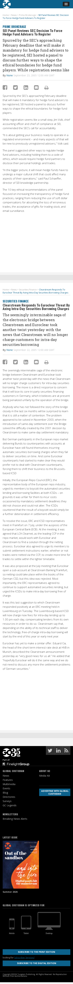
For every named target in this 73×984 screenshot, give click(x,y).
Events (6, 788)
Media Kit (44, 775)
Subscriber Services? (24, 957)
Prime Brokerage (14, 26)
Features (8, 780)
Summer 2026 (10, 891)
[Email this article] (36, 87)
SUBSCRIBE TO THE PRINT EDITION (36, 951)
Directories (9, 797)
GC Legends (9, 805)
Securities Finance (16, 301)
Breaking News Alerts (15, 818)
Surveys (7, 801)
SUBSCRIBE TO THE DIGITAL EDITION (36, 963)
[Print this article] (46, 88)
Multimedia (9, 784)
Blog (5, 792)
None (9, 75)
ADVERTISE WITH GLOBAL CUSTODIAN (55, 792)
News (6, 775)
